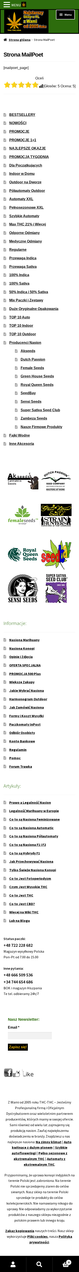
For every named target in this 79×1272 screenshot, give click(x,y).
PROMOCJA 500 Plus (25, 673)
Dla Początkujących (25, 165)
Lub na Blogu (19, 920)
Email (13, 1027)
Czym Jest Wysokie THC (28, 887)
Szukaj (39, 1264)
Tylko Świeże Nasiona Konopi (32, 870)
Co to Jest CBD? (22, 904)
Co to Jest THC (21, 895)
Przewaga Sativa (23, 267)
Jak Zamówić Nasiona (26, 707)
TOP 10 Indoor (21, 325)
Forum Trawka (20, 766)
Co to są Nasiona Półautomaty (33, 836)
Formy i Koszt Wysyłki (26, 716)
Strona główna (20, 40)
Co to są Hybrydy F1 (24, 853)
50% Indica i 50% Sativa (28, 292)
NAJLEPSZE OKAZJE (27, 148)
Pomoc (15, 758)
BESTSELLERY (22, 115)
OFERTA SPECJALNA (25, 665)
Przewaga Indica (22, 258)
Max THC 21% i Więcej (27, 224)
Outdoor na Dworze (25, 182)
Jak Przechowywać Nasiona (31, 861)
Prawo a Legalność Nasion (30, 802)
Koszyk (61, 1261)
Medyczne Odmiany (25, 241)
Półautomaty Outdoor (27, 191)
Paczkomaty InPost (25, 724)
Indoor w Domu (22, 174)
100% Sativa (19, 283)
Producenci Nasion (25, 342)
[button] (7, 5)
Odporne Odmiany (24, 233)
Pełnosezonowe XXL (26, 207)
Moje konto (13, 1264)
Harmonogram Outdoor (28, 699)
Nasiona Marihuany (24, 640)
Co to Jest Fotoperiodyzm (30, 878)
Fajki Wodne (19, 435)
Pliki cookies (37, 1236)
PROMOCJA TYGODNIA (29, 157)
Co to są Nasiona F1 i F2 (27, 844)
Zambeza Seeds (34, 418)
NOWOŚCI (17, 123)
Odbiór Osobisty (22, 732)
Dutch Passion (33, 359)
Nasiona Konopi (21, 648)
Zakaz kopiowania (19, 1231)
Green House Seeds (37, 376)
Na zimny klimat (48, 1142)
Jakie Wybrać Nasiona (26, 690)
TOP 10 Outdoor (22, 334)
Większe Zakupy (21, 682)
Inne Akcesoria (21, 444)
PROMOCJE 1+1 (22, 140)
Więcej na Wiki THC (24, 912)
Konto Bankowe (22, 741)
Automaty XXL (21, 199)
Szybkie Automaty (24, 216)
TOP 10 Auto (19, 317)
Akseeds (28, 351)
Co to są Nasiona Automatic (31, 828)
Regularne (18, 249)
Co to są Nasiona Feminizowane (34, 819)
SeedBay (28, 393)
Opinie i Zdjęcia (21, 656)
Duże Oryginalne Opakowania (33, 309)
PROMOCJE (19, 131)
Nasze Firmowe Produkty (41, 427)
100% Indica (19, 275)
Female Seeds (32, 368)
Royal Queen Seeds (37, 385)
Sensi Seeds (31, 401)
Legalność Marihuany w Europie (34, 811)
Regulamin (18, 749)
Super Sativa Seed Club (40, 410)
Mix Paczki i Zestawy (26, 300)
